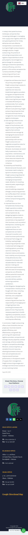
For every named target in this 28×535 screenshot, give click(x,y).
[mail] (17, 419)
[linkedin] (10, 419)
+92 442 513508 (9, 484)
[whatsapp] (14, 419)
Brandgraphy (19, 527)
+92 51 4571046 (9, 463)
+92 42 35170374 (9, 439)
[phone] (21, 419)
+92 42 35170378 (9, 442)
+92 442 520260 (9, 482)
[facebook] (7, 419)
